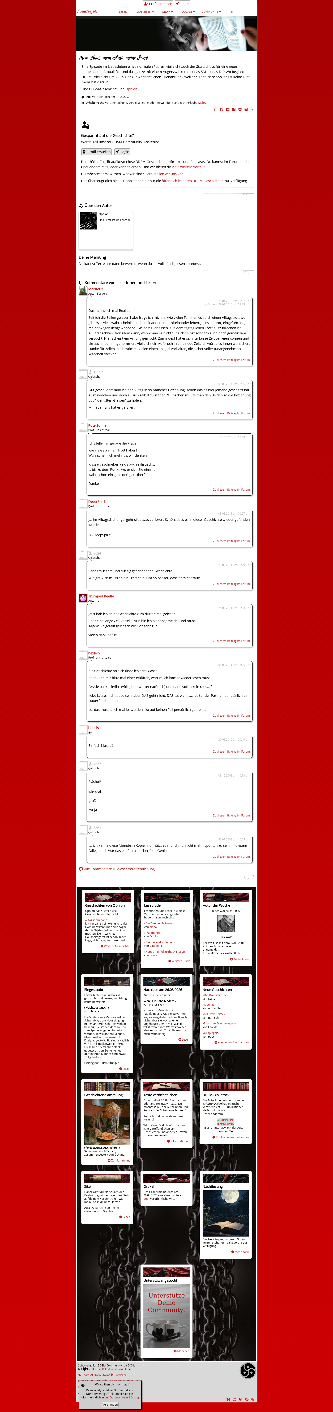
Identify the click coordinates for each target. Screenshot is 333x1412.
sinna (153, 927)
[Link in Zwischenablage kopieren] (215, 109)
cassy (153, 955)
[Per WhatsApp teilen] (245, 109)
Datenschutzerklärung (124, 1397)
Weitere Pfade (181, 961)
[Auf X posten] (227, 109)
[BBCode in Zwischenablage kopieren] (251, 109)
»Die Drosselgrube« (215, 995)
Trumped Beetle (101, 596)
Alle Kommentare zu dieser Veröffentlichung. (119, 869)
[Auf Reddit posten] (233, 109)
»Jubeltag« (209, 1005)
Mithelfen (183, 1351)
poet (146, 1199)
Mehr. (202, 103)
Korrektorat (102, 1375)
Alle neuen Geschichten (233, 1042)
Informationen (180, 1141)
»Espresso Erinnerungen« (219, 1023)
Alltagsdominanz (96, 920)
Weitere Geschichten (117, 946)
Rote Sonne (97, 425)
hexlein (94, 653)
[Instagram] (234, 1399)
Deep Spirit (97, 501)
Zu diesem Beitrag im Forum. (232, 360)
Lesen (126, 1069)
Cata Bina (156, 946)
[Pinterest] (246, 1399)
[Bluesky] (228, 1399)
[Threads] (252, 1399)
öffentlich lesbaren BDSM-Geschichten (193, 180)
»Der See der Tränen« (158, 923)
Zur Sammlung (120, 1160)
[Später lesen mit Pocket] (239, 109)
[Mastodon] (240, 1399)
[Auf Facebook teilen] (221, 109)
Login (184, 3)
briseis (93, 727)
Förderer (120, 1375)
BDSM (106, 1369)
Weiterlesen (241, 959)
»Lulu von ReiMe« (214, 1014)
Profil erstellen (160, 3)
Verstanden (110, 1404)
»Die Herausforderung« (159, 942)
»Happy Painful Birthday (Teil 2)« (165, 952)
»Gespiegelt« (211, 1033)
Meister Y (95, 289)
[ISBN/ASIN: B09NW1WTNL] (226, 1124)
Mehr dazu (242, 1252)
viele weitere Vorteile (188, 167)
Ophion (131, 89)
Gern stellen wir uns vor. (164, 173)
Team (85, 1375)
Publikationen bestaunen (232, 1137)
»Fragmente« (152, 933)
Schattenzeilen (88, 11)
